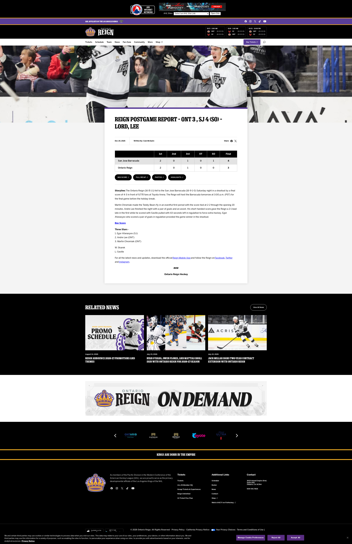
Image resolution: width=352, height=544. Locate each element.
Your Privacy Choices (225, 530)
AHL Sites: (168, 13)
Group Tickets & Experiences (189, 489)
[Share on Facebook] (231, 141)
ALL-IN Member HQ (185, 485)
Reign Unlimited (183, 494)
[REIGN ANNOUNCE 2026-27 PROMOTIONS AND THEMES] (114, 332)
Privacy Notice (28, 541)
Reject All (276, 537)
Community (139, 42)
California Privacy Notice (197, 530)
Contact (215, 494)
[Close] (348, 538)
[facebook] (245, 21)
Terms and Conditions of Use (250, 530)
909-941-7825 (252, 489)
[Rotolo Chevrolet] (153, 435)
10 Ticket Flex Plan (185, 498)
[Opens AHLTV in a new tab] (192, 7)
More (150, 42)
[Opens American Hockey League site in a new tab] (142, 9)
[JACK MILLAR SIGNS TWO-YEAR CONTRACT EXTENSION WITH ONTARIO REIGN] (237, 332)
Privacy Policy (178, 530)
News (117, 42)
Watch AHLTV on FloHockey (223, 502)
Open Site (215, 13)
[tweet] (235, 141)
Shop (158, 42)
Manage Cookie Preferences (251, 537)
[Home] (99, 31)
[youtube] (265, 21)
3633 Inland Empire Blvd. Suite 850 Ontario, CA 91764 (257, 482)
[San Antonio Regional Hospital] (221, 435)
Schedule (99, 42)
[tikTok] (259, 21)
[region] (176, 538)
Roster (214, 485)
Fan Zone (127, 42)
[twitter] (255, 21)
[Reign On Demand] (176, 398)
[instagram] (250, 21)
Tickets (88, 42)
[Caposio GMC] (131, 435)
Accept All (295, 537)
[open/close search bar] (264, 42)
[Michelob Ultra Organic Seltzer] (199, 435)
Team (109, 42)
